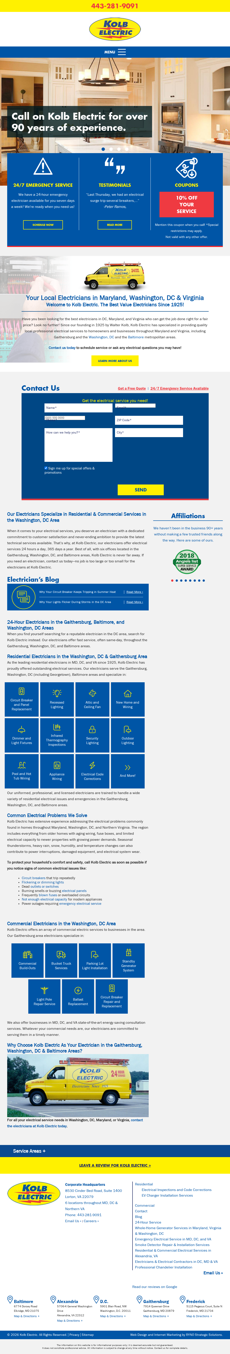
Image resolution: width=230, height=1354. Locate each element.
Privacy (74, 1334)
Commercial (145, 1206)
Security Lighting (92, 741)
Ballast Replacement (78, 1002)
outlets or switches (45, 886)
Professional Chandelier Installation (163, 1267)
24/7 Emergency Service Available (179, 388)
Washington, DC (101, 337)
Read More (114, 225)
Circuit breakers (33, 878)
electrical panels (74, 891)
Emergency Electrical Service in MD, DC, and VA (173, 1239)
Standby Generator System (128, 966)
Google (171, 1287)
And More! (127, 775)
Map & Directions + (27, 1316)
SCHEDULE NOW (43, 225)
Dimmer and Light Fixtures (21, 741)
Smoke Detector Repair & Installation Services (172, 1245)
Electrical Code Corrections (92, 777)
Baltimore (136, 337)
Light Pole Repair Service (44, 1002)
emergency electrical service (80, 903)
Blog (138, 1217)
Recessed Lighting (57, 705)
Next (217, 562)
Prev (159, 562)
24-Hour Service (148, 1222)
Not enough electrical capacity (44, 899)
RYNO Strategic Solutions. (204, 1334)
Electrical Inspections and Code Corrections (177, 1190)
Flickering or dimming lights (43, 882)
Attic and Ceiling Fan (92, 705)
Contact (141, 1211)
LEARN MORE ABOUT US (115, 361)
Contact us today (62, 348)
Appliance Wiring (56, 777)
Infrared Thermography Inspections (57, 740)
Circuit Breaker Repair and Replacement (112, 1001)
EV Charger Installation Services (167, 1196)
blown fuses (48, 895)
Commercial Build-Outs (27, 966)
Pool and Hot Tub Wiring (21, 776)
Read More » (134, 592)
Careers (90, 1221)
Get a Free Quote (132, 388)
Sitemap (88, 1334)
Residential (144, 1184)
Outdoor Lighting (128, 741)
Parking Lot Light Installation (95, 966)
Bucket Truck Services (61, 966)
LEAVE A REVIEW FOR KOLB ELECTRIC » (115, 1165)
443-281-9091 (115, 6)
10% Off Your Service (186, 204)
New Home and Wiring (127, 705)
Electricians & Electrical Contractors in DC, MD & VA (176, 1262)
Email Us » (73, 1221)
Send (141, 490)
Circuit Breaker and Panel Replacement (22, 704)
